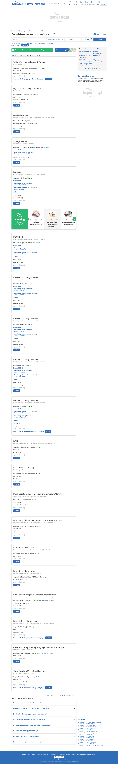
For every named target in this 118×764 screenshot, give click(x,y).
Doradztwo (16, 649)
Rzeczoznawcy (17, 673)
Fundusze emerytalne (97, 52)
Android (62, 759)
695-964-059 (17, 123)
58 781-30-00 (25, 603)
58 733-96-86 (17, 382)
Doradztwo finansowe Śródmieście (87, 741)
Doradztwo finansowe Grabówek (86, 730)
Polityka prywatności (43, 754)
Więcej (103, 4)
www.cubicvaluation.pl (20, 682)
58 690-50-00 (25, 157)
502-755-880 (17, 502)
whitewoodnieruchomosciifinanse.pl (24, 73)
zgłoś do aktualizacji (19, 76)
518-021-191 (17, 157)
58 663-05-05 (17, 423)
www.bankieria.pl (18, 198)
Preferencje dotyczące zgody (87, 754)
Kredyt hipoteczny (16, 43)
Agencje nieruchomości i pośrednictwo (23, 496)
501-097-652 (17, 580)
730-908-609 (17, 529)
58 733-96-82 (17, 301)
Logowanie (60, 756)
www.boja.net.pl (18, 606)
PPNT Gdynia (49, 653)
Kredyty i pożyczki (18, 174)
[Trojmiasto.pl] (17, 3)
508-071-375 (17, 556)
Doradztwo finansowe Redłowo (86, 739)
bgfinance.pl (17, 452)
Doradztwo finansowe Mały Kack (86, 734)
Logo (29, 754)
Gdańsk (22, 55)
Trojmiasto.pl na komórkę (72, 754)
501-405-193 (17, 476)
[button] (74, 219)
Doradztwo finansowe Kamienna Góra (88, 731)
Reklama (34, 754)
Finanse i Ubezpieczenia (90, 49)
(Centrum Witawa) (25, 188)
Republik (46, 147)
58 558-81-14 (17, 630)
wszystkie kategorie (92, 68)
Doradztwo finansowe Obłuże (86, 736)
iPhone (69, 759)
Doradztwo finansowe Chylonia (86, 723)
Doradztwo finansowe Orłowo (86, 737)
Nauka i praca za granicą (85, 56)
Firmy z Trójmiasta (35, 3)
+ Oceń (49, 79)
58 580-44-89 (33, 123)
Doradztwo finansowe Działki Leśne (87, 728)
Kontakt (53, 754)
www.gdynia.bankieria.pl (20, 426)
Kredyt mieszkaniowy (41, 43)
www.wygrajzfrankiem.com (21, 99)
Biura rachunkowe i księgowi (20, 117)
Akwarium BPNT (49, 601)
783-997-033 (17, 603)
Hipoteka (50, 43)
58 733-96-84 (17, 260)
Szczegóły (40, 79)
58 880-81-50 (17, 656)
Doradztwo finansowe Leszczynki (86, 733)
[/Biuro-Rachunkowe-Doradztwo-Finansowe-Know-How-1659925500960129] (14, 531)
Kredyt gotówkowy (28, 43)
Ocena (24, 79)
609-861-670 (25, 123)
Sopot (39, 55)
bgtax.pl (15, 478)
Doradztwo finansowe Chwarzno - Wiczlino (89, 722)
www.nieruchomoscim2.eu (21, 505)
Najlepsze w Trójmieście (19, 221)
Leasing (96, 55)
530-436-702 (17, 679)
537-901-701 (17, 97)
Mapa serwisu (60, 754)
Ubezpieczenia (17, 143)
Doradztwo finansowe (19, 64)
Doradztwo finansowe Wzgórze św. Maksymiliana (91, 745)
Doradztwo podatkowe (36, 117)
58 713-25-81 (25, 580)
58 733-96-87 (17, 195)
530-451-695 (17, 450)
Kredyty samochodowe (85, 60)
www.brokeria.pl (18, 632)
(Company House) (24, 153)
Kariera (24, 754)
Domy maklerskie (97, 60)
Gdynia (24, 45)
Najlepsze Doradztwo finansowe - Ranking (29, 50)
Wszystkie (14, 55)
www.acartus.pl (17, 126)
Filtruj (88, 39)
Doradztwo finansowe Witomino (86, 744)
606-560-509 (17, 71)
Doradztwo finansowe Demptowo (87, 727)
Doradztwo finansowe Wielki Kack (87, 742)
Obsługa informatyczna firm (50, 597)
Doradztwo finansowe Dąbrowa (86, 725)
